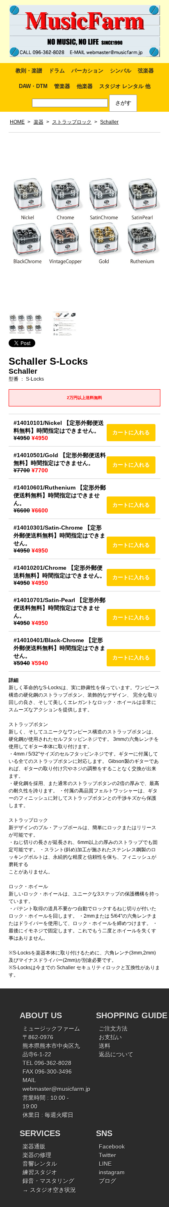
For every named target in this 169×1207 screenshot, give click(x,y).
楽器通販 (34, 1146)
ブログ (107, 1181)
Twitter (107, 1155)
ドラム (57, 71)
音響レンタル (40, 1163)
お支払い (110, 1037)
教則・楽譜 (29, 71)
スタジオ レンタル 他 (125, 86)
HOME (17, 122)
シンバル (120, 71)
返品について (116, 1054)
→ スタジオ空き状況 (49, 1190)
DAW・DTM (33, 86)
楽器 (38, 122)
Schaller (109, 122)
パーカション (87, 71)
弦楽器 (146, 71)
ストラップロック (71, 122)
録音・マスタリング (48, 1181)
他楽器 (85, 86)
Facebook (112, 1146)
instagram (112, 1172)
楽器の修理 (37, 1155)
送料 (104, 1045)
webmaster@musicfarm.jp (56, 1088)
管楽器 (62, 86)
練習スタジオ (40, 1172)
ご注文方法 (113, 1028)
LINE (105, 1163)
